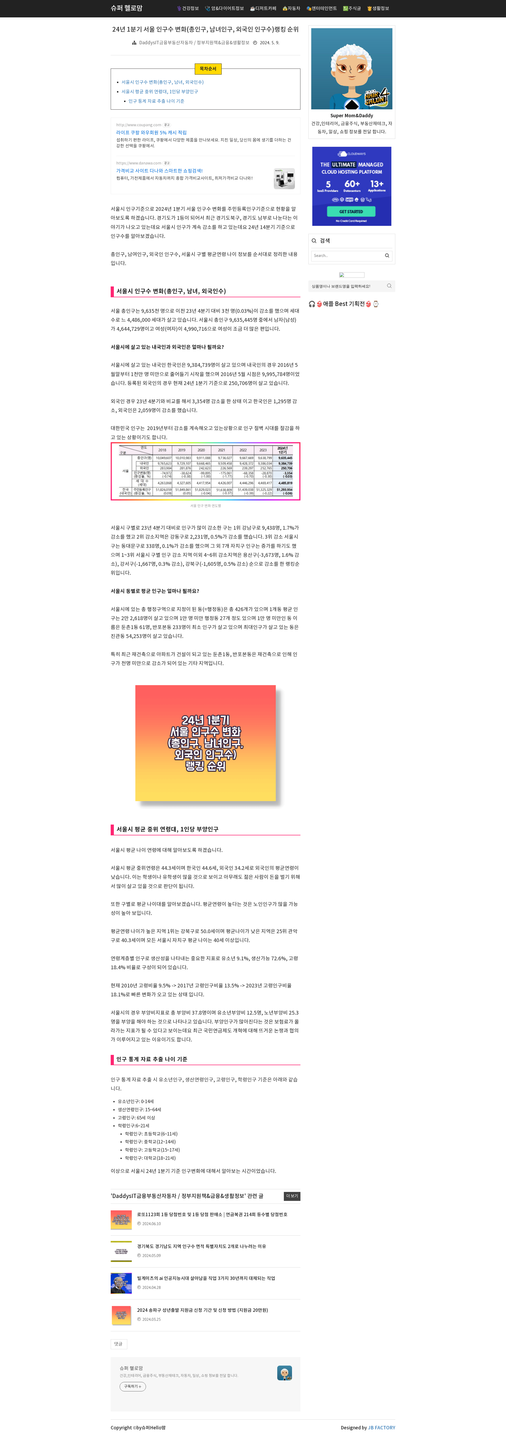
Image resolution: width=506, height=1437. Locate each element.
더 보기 (292, 1196)
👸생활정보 (378, 8)
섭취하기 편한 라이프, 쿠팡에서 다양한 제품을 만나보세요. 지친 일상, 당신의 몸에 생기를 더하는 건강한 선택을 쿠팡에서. (203, 143)
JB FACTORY (381, 1428)
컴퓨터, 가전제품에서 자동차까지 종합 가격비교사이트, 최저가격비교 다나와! (184, 178)
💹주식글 (352, 8)
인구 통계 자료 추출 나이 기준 (156, 101)
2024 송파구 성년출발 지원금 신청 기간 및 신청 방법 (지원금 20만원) (202, 1310)
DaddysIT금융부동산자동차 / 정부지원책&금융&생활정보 (194, 43)
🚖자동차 (291, 8)
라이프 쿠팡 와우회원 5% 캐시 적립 (151, 133)
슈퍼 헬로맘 (131, 1368)
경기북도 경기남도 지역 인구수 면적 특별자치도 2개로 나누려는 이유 (201, 1246)
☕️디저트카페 (263, 8)
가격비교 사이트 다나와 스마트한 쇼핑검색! (159, 171)
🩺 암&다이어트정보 (224, 8)
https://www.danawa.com (138, 163)
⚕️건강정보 (188, 8)
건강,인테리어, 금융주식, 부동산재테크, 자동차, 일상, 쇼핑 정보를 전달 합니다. (179, 1376)
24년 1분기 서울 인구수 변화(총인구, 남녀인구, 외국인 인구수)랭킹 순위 (205, 29)
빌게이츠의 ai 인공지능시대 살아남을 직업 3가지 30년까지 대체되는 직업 (206, 1278)
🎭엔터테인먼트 (321, 8)
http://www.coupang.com (138, 125)
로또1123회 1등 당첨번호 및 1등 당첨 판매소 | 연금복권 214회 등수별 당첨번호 (212, 1214)
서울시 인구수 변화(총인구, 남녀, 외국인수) (162, 82)
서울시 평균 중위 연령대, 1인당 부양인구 (159, 92)
